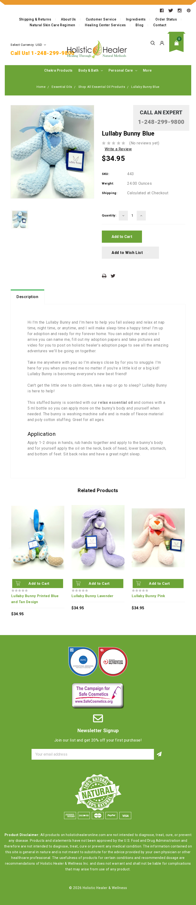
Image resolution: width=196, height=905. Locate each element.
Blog (139, 25)
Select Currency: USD (27, 45)
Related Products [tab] (98, 490)
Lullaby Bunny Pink (148, 596)
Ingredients (136, 19)
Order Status (166, 19)
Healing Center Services (105, 25)
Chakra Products (58, 70)
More (147, 70)
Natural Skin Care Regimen (52, 25)
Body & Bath (88, 70)
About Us (68, 19)
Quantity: (109, 215)
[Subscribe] (159, 754)
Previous (11, 548)
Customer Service (101, 19)
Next (184, 548)
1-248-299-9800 (52, 53)
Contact (159, 25)
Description (27, 297)
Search (152, 42)
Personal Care (121, 70)
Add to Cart (38, 583)
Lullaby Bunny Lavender (92, 596)
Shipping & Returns (35, 19)
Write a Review (118, 149)
